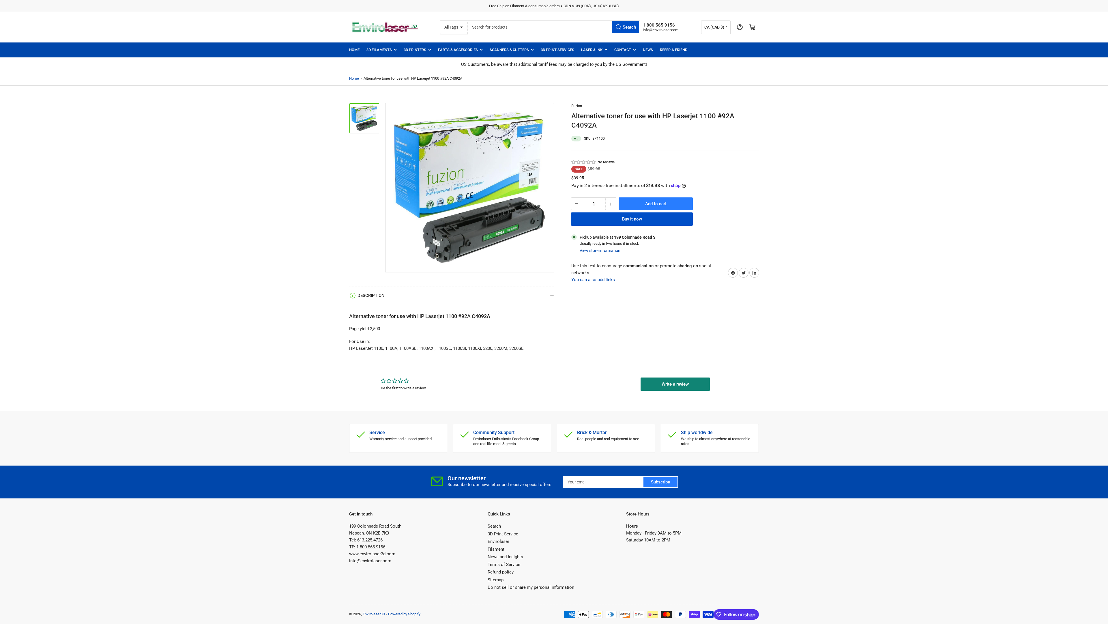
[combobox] (554, 27)
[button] (583, 162)
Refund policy (501, 572)
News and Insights (505, 556)
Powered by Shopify (404, 614)
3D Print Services (557, 50)
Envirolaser (498, 541)
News (648, 50)
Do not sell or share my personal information (531, 587)
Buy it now (632, 219)
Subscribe (660, 482)
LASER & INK (591, 50)
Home (354, 50)
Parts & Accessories (458, 50)
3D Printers (415, 50)
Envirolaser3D (374, 614)
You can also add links (593, 279)
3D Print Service (503, 534)
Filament (496, 549)
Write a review (675, 384)
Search (494, 526)
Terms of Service (504, 564)
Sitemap (496, 579)
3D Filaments (379, 50)
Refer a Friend (673, 50)
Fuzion (576, 106)
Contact (622, 50)
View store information (600, 250)
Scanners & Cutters (509, 50)
